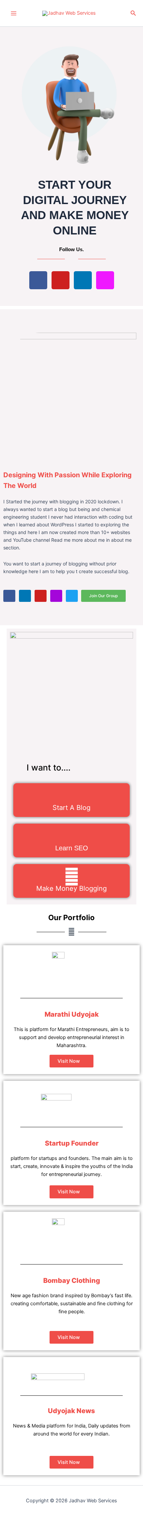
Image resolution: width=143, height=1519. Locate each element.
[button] (133, 13)
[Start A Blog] (71, 795)
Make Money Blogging (71, 888)
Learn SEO (71, 848)
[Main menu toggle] (14, 13)
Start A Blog (71, 808)
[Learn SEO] (71, 836)
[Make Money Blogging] (71, 876)
